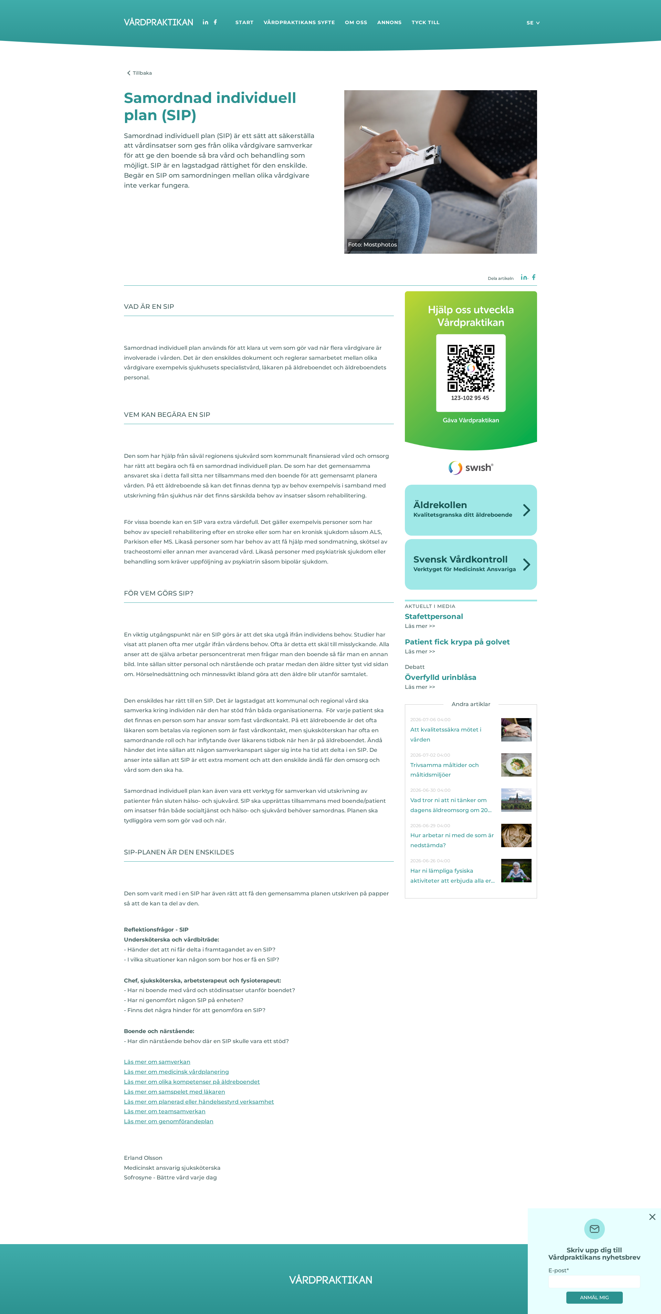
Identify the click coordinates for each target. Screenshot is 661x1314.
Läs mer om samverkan (157, 1062)
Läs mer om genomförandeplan (168, 1121)
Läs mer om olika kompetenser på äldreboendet (192, 1082)
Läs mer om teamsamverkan (165, 1111)
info (471, 730)
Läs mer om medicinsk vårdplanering (176, 1072)
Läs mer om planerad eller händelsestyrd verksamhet (199, 1101)
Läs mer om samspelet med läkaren (174, 1092)
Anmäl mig (594, 1297)
